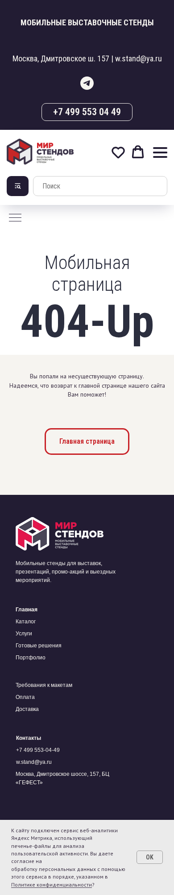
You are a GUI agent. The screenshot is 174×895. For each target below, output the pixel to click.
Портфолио (31, 657)
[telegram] (87, 83)
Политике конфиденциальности (51, 884)
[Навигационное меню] (160, 152)
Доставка (27, 709)
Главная (26, 609)
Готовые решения (39, 645)
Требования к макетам (44, 685)
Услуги (24, 633)
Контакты (28, 738)
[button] (118, 152)
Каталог (26, 621)
